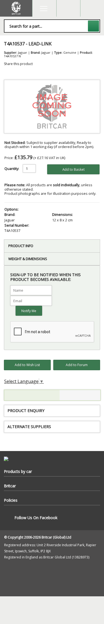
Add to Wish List (27, 365)
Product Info (20, 245)
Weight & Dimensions (27, 258)
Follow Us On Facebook (35, 517)
